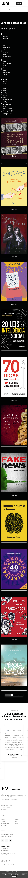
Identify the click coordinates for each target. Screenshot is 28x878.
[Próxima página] (18, 695)
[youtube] (10, 840)
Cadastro (19, 3)
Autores (16, 817)
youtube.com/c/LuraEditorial (7, 836)
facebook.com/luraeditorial (6, 832)
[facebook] (2, 840)
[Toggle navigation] (25, 3)
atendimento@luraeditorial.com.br (9, 864)
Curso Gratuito (4, 825)
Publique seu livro (5, 823)
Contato (16, 823)
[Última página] (21, 695)
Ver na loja (14, 162)
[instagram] (6, 840)
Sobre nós (3, 817)
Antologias (17, 819)
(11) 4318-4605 (5, 848)
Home (2, 9)
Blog (16, 821)
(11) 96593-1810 (5, 850)
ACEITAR (14, 876)
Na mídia (3, 819)
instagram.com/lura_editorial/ (7, 834)
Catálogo (3, 821)
